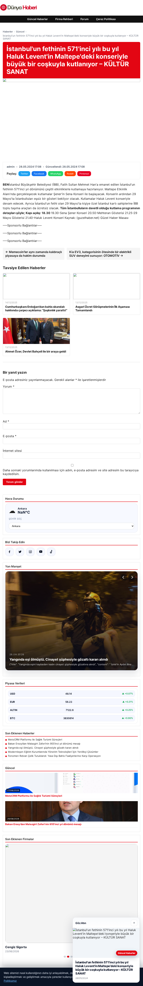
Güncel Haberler (37, 19)
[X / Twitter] (20, 552)
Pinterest (84, 173)
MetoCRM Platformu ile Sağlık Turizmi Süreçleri (35, 739)
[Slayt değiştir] (65, 957)
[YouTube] (40, 552)
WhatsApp (55, 173)
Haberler (8, 31)
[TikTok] (51, 552)
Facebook (39, 173)
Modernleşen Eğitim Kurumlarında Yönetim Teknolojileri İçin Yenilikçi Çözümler (53, 751)
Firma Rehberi (64, 19)
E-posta (9, 436)
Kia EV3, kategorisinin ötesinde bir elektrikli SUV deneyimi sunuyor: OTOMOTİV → (100, 253)
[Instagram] (30, 552)
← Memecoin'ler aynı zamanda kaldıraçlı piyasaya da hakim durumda (33, 253)
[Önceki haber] (124, 577)
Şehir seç (15, 518)
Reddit (70, 173)
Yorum (8, 386)
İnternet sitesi (12, 451)
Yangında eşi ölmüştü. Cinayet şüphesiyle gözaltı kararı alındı (43, 747)
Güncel (20, 31)
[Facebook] (9, 552)
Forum (84, 19)
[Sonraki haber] (131, 577)
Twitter (24, 173)
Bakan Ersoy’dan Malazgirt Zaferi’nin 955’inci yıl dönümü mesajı (44, 743)
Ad (6, 421)
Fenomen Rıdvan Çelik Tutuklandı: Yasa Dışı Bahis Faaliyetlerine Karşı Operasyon (54, 755)
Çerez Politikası (106, 19)
